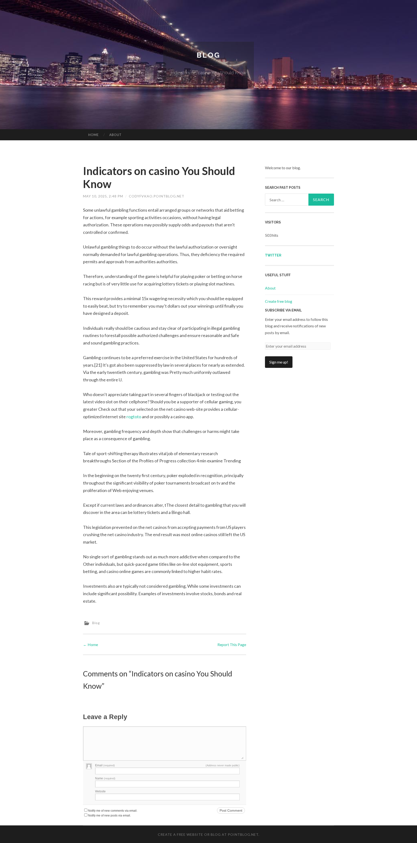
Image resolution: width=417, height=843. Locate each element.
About (115, 135)
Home (93, 135)
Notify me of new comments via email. (112, 810)
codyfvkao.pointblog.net (156, 196)
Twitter (273, 255)
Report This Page (231, 644)
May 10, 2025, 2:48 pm (103, 196)
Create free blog (278, 301)
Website (100, 791)
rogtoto (133, 416)
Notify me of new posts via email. (109, 815)
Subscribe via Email (283, 310)
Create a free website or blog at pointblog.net (208, 834)
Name (105, 778)
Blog (208, 55)
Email (105, 765)
